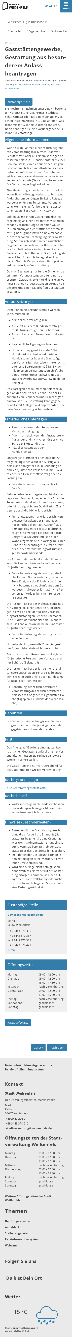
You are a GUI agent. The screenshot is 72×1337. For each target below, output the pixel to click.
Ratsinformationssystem (22, 1239)
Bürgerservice (36, 31)
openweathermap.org (25, 1327)
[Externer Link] (8, 1269)
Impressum (36, 1069)
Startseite (14, 31)
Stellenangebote (16, 1233)
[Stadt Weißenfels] (36, 1110)
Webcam (11, 1245)
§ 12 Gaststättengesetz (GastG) (27, 788)
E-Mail (12, 950)
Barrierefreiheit (16, 1069)
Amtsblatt (12, 1227)
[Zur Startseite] (16, 6)
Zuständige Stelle (19, 102)
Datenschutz (14, 1065)
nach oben (57, 1047)
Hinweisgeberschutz (38, 1065)
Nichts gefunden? (18, 1022)
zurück (38, 1047)
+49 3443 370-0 (15, 1119)
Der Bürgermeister (17, 1221)
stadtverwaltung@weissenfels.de (28, 1128)
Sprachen (51, 5)
